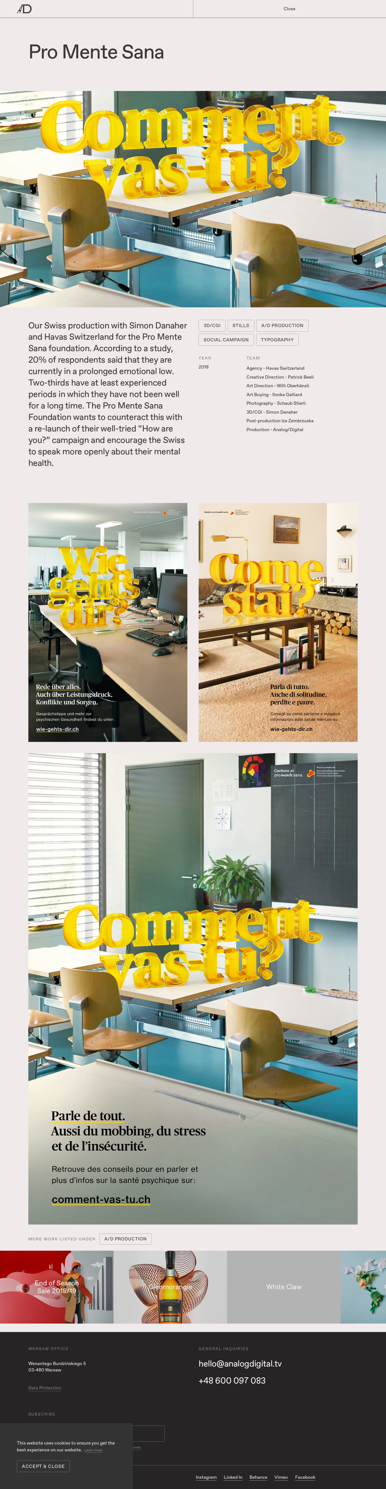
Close (289, 9)
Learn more (93, 1450)
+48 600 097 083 (232, 1380)
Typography (277, 340)
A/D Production (282, 325)
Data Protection (44, 1388)
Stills (241, 325)
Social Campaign (226, 340)
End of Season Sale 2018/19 (57, 1287)
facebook (305, 1477)
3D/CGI (212, 325)
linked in (233, 1477)
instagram (206, 1477)
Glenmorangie (170, 1287)
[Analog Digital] (88, 9)
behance (258, 1477)
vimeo (281, 1477)
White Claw (284, 1287)
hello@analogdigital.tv (240, 1364)
